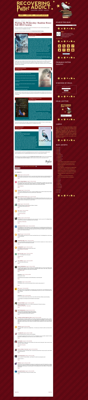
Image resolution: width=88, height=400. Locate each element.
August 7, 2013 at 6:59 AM (24, 210)
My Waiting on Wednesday (22, 221)
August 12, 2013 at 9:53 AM (32, 349)
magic (57, 133)
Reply (19, 178)
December (59, 154)
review (57, 136)
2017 (58, 147)
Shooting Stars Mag (21, 240)
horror (70, 132)
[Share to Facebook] (19, 168)
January (59, 187)
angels (72, 130)
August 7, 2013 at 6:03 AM (31, 196)
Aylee (19, 166)
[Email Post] (36, 166)
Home (21, 15)
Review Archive (41, 15)
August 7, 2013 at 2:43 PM (26, 274)
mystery (67, 133)
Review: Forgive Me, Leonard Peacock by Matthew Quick (67, 167)
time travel (67, 136)
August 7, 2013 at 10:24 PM (29, 302)
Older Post (50, 392)
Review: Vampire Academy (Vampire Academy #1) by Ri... (67, 161)
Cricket (19, 204)
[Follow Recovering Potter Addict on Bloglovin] (66, 54)
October (59, 157)
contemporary (58, 131)
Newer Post (17, 392)
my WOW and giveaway (21, 213)
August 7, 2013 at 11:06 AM (29, 240)
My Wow (28, 206)
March (59, 184)
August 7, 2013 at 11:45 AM (28, 253)
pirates (57, 134)
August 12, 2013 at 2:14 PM (29, 355)
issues (75, 132)
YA (67, 130)
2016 (58, 149)
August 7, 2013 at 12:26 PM (28, 260)
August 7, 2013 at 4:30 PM (26, 281)
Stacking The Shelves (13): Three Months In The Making (67, 171)
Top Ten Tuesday (73, 129)
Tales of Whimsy (20, 260)
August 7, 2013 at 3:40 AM (25, 190)
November (59, 156)
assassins (74, 130)
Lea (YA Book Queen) (21, 355)
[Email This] (15, 168)
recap (72, 134)
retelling (75, 134)
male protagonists (61, 133)
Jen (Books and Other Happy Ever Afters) (25, 317)
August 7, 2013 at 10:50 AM (25, 234)
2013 (58, 153)
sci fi (60, 136)
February (59, 186)
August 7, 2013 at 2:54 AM (31, 181)
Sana (18, 288)
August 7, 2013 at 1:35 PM (30, 266)
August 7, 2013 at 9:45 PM (26, 295)
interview (73, 132)
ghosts (75, 131)
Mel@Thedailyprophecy (22, 310)
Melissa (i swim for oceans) (22, 196)
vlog (56, 137)
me (65, 133)
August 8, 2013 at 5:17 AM (30, 310)
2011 (58, 190)
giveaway (57, 132)
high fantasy (62, 132)
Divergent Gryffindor (21, 302)
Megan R (19, 234)
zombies (62, 137)
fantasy (72, 131)
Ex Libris (21, 256)
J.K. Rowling (70, 127)
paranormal (74, 133)
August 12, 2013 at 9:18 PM (29, 371)
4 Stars (71, 126)
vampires (75, 136)
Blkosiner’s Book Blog (24, 249)
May (58, 181)
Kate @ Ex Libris (20, 253)
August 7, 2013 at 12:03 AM (24, 174)
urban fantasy (71, 136)
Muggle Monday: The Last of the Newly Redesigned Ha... (67, 170)
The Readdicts (23, 344)
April (59, 183)
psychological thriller (67, 134)
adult (69, 130)
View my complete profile (59, 38)
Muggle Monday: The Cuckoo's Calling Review (65, 175)
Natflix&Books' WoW (21, 270)
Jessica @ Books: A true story (23, 349)
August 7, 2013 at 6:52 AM (25, 204)
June (59, 180)
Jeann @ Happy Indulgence (22, 181)
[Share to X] (18, 168)
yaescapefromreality (21, 371)
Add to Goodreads (32, 36)
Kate (18, 210)
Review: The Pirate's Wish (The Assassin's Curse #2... (66, 163)
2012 (58, 189)
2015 (58, 150)
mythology (70, 133)
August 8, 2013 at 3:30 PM (25, 326)
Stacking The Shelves (67, 129)
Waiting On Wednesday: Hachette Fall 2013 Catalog (66, 164)
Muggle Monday (59, 129)
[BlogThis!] (17, 168)
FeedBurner (68, 92)
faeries (66, 131)
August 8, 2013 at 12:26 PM (36, 317)
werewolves (59, 137)
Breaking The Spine (37, 27)
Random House (27, 166)
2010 (58, 192)
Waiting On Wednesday (32, 166)
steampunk (63, 136)
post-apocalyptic (61, 134)
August (59, 160)
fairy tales (69, 131)
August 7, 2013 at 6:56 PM (24, 288)
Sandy (19, 174)
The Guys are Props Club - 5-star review (24, 305)
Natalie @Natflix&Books (22, 266)
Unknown (19, 190)
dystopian (63, 131)
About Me (29, 15)
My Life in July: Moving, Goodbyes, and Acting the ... (66, 177)
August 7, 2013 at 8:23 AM (25, 217)
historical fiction (66, 132)
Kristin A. (19, 217)
